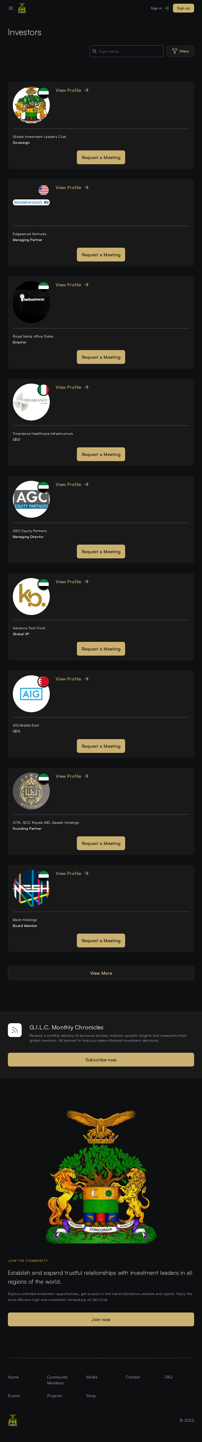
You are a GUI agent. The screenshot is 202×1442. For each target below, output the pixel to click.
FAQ (169, 1377)
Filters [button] (184, 51)
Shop (91, 1395)
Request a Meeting (101, 157)
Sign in (156, 8)
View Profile (68, 90)
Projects (54, 1395)
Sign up (183, 8)
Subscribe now (101, 1059)
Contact (133, 1377)
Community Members (57, 1380)
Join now (100, 1319)
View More (101, 973)
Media (91, 1377)
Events (14, 1395)
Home (13, 1377)
